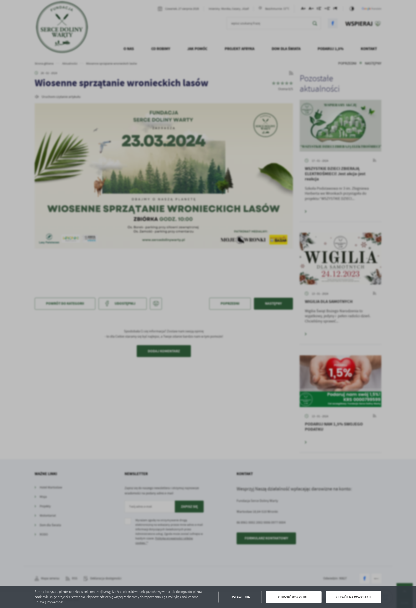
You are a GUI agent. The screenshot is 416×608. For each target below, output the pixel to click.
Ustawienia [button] (240, 597)
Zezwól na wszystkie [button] (354, 597)
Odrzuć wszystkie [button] (293, 597)
